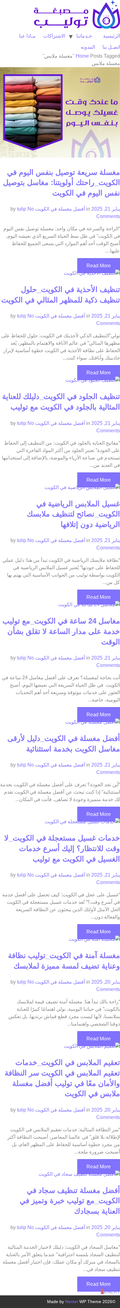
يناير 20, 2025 (105, 982)
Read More (98, 265)
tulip (21, 209)
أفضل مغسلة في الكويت (60, 209)
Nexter (71, 1301)
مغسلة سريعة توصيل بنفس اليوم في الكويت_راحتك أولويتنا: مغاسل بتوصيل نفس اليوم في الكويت (61, 182)
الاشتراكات (54, 36)
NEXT (113, 1291)
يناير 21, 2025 (105, 209)
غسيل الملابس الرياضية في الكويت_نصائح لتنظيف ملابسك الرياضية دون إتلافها (73, 514)
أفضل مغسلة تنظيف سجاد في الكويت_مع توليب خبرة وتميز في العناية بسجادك (70, 1200)
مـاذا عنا (27, 36)
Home (82, 56)
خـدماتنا (84, 36)
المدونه (88, 47)
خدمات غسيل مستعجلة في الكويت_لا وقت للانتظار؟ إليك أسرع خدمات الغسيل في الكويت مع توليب (62, 848)
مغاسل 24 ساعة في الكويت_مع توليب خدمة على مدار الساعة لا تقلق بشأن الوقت (61, 631)
